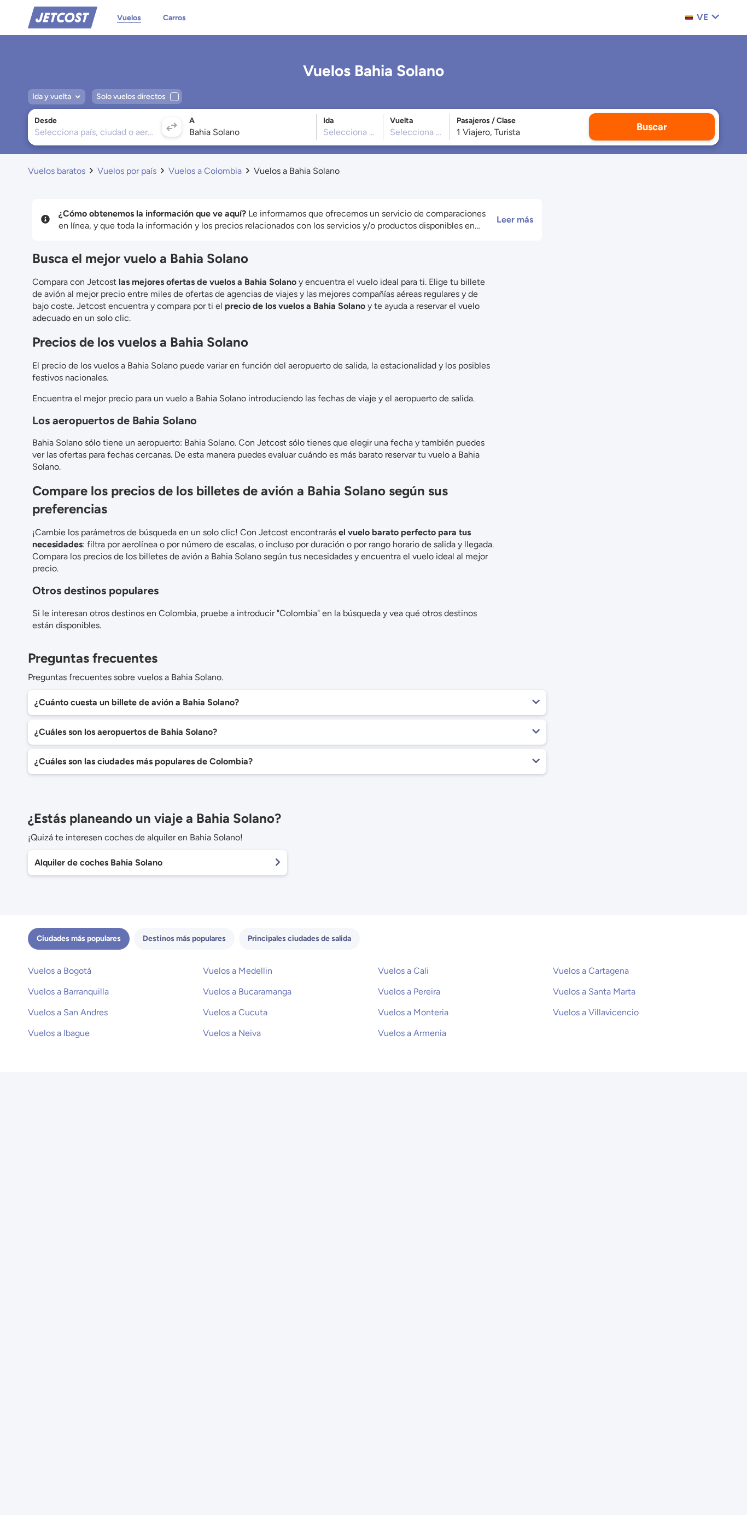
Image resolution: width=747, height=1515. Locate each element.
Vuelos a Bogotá (59, 971)
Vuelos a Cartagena (591, 971)
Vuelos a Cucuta (235, 1012)
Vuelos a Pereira (409, 991)
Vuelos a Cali (403, 971)
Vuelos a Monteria (413, 1012)
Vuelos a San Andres (68, 1012)
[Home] (62, 16)
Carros (174, 17)
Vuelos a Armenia (412, 1033)
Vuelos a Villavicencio (596, 1012)
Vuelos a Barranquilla (68, 991)
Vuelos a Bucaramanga (247, 991)
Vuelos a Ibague (59, 1033)
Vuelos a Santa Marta (594, 991)
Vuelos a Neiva (232, 1033)
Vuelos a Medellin (237, 971)
